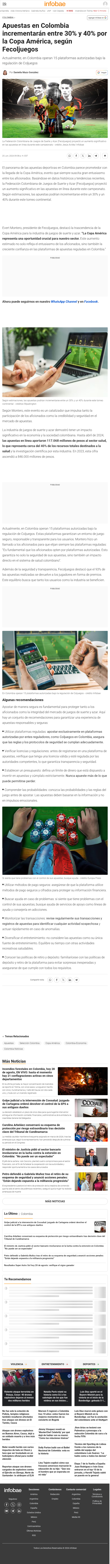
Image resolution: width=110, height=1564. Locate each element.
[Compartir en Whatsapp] (69, 155)
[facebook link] (6, 1504)
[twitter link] (13, 1504)
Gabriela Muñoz (27, 11)
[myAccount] (105, 4)
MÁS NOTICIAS (55, 1201)
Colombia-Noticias (13, 1049)
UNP (37, 11)
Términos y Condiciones (97, 1495)
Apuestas (9, 1043)
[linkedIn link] (19, 1511)
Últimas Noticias (34, 1531)
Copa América (53, 1043)
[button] (4, 4)
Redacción (55, 1494)
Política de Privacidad (97, 1502)
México (34, 1517)
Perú (34, 1521)
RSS (34, 1535)
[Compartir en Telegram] (96, 155)
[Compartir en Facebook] (76, 155)
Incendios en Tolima (79, 11)
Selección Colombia (30, 1043)
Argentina (34, 1499)
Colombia (7, 17)
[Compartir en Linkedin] (89, 155)
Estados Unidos (34, 1512)
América (34, 1494)
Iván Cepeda (46, 11)
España (34, 1508)
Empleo (55, 1499)
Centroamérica (34, 1526)
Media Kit (76, 1517)
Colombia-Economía (76, 1043)
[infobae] (55, 4)
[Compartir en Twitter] (83, 155)
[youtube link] (6, 1511)
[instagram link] (19, 1504)
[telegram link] (13, 1511)
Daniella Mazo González (26, 72)
